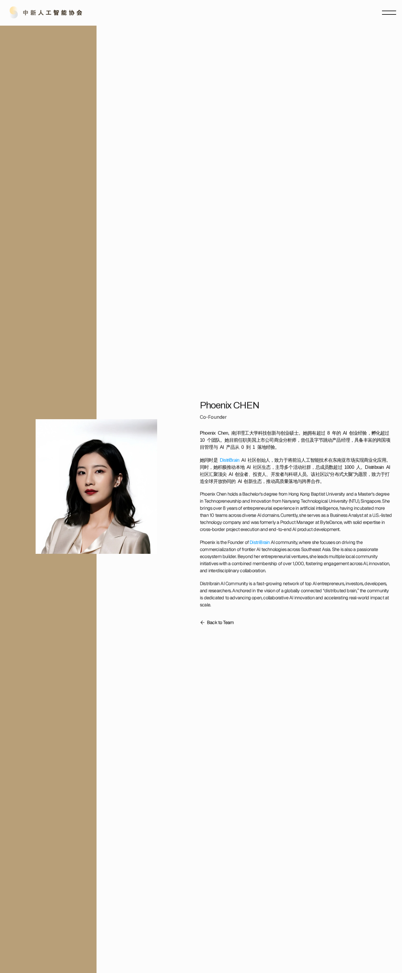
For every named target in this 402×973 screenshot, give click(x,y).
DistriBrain (229, 460)
